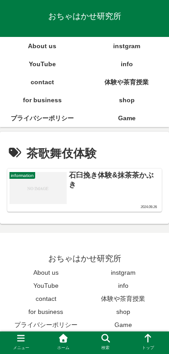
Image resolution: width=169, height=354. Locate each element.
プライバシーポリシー (46, 324)
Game (123, 324)
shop (123, 311)
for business (45, 311)
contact (46, 298)
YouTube (46, 285)
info (123, 285)
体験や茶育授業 (123, 298)
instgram (123, 272)
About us (46, 272)
